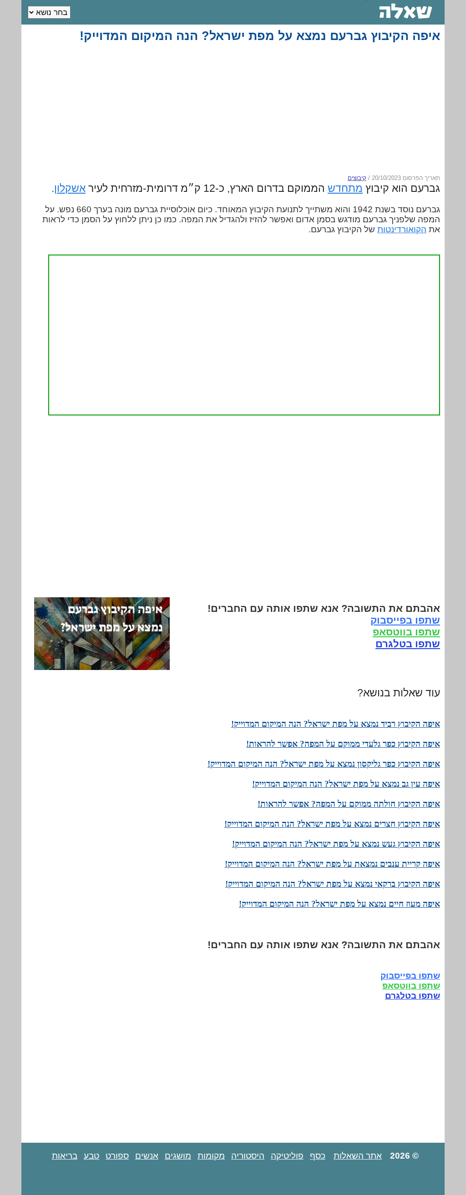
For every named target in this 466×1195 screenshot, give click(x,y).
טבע (91, 1155)
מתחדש (345, 188)
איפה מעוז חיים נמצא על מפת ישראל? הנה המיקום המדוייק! (339, 904)
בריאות (64, 1155)
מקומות (211, 1155)
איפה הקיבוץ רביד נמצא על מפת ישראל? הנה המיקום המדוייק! (335, 724)
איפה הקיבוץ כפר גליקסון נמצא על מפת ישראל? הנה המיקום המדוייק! (324, 764)
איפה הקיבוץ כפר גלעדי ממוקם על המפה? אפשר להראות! (343, 744)
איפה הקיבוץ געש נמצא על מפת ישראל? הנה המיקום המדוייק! (336, 844)
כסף (317, 1155)
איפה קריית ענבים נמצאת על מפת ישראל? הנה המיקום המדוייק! (332, 864)
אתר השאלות (358, 1155)
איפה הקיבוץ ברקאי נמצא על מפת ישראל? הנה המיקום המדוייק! (332, 884)
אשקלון (70, 188)
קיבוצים (357, 178)
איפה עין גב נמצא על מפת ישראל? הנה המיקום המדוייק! (346, 784)
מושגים (178, 1155)
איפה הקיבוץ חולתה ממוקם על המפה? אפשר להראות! (349, 804)
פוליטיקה (287, 1155)
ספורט (117, 1155)
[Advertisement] (235, 108)
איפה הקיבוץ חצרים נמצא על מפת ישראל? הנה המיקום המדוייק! (332, 824)
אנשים (146, 1155)
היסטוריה (247, 1155)
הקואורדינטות (401, 229)
